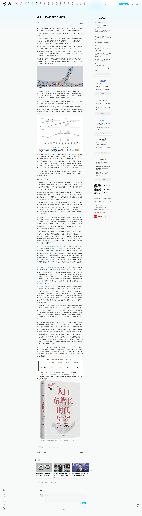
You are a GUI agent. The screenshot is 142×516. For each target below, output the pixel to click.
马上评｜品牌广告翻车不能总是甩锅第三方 (103, 108)
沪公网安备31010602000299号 (100, 207)
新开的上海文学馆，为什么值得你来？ (103, 104)
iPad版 (107, 192)
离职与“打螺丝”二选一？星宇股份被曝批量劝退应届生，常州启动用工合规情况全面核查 (103, 55)
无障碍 (136, 4)
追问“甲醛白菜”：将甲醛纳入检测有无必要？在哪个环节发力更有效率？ (103, 44)
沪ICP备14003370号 (98, 205)
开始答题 (103, 152)
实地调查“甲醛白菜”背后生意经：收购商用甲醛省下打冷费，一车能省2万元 (103, 38)
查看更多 (103, 93)
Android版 (108, 185)
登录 (132, 4)
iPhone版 (108, 189)
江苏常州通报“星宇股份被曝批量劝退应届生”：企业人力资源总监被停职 (102, 32)
